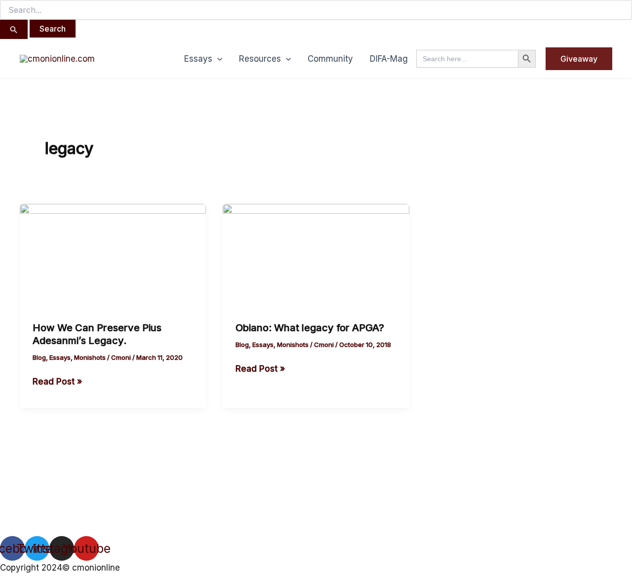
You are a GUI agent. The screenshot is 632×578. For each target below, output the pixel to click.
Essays (198, 59)
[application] (217, 58)
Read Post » (57, 380)
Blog (39, 357)
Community (330, 59)
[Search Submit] (14, 29)
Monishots (90, 357)
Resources (260, 59)
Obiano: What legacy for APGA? (310, 328)
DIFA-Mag (389, 59)
